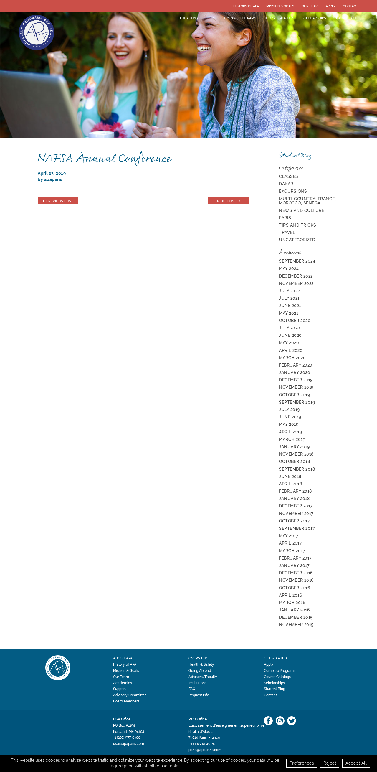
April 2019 (290, 432)
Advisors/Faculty (202, 677)
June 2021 (290, 305)
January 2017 (294, 565)
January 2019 (294, 446)
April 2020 (290, 350)
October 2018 (294, 461)
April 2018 (290, 483)
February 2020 (295, 365)
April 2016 (290, 595)
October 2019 (294, 394)
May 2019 (288, 424)
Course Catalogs (279, 18)
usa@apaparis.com (128, 744)
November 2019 (296, 387)
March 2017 (292, 550)
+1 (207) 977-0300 (126, 737)
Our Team (310, 6)
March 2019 (292, 439)
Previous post (60, 201)
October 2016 (294, 587)
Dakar (286, 184)
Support (119, 689)
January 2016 (294, 610)
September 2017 (297, 528)
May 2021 (288, 313)
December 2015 (296, 617)
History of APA (246, 6)
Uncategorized (297, 239)
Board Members (126, 701)
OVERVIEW (197, 658)
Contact (350, 6)
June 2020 (290, 335)
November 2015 (296, 624)
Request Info (198, 695)
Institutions (197, 683)
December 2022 (296, 276)
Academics (122, 683)
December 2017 (295, 506)
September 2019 (297, 402)
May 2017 (288, 535)
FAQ (191, 689)
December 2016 (296, 572)
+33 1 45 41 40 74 (201, 744)
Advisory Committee (130, 695)
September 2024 (297, 261)
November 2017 (296, 513)
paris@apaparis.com (204, 750)
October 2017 (294, 521)
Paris (285, 217)
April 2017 (290, 543)
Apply (330, 6)
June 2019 (290, 417)
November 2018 (296, 454)
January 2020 (294, 372)
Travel (287, 232)
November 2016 (296, 580)
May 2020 (289, 342)
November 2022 (296, 283)
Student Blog (345, 18)
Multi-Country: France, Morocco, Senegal (307, 201)
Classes (288, 176)
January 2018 (294, 498)
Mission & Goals (280, 6)
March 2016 (292, 602)
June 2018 (290, 476)
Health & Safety (201, 664)
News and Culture (301, 210)
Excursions (293, 191)
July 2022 (289, 290)
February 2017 (295, 558)
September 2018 (297, 469)
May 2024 (289, 268)
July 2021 (289, 298)
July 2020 (289, 328)
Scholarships (314, 18)
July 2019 (289, 409)
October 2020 (294, 320)
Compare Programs (239, 18)
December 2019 (296, 379)
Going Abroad (199, 671)
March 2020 (292, 357)
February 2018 (295, 491)
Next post (227, 201)
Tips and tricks (297, 225)
